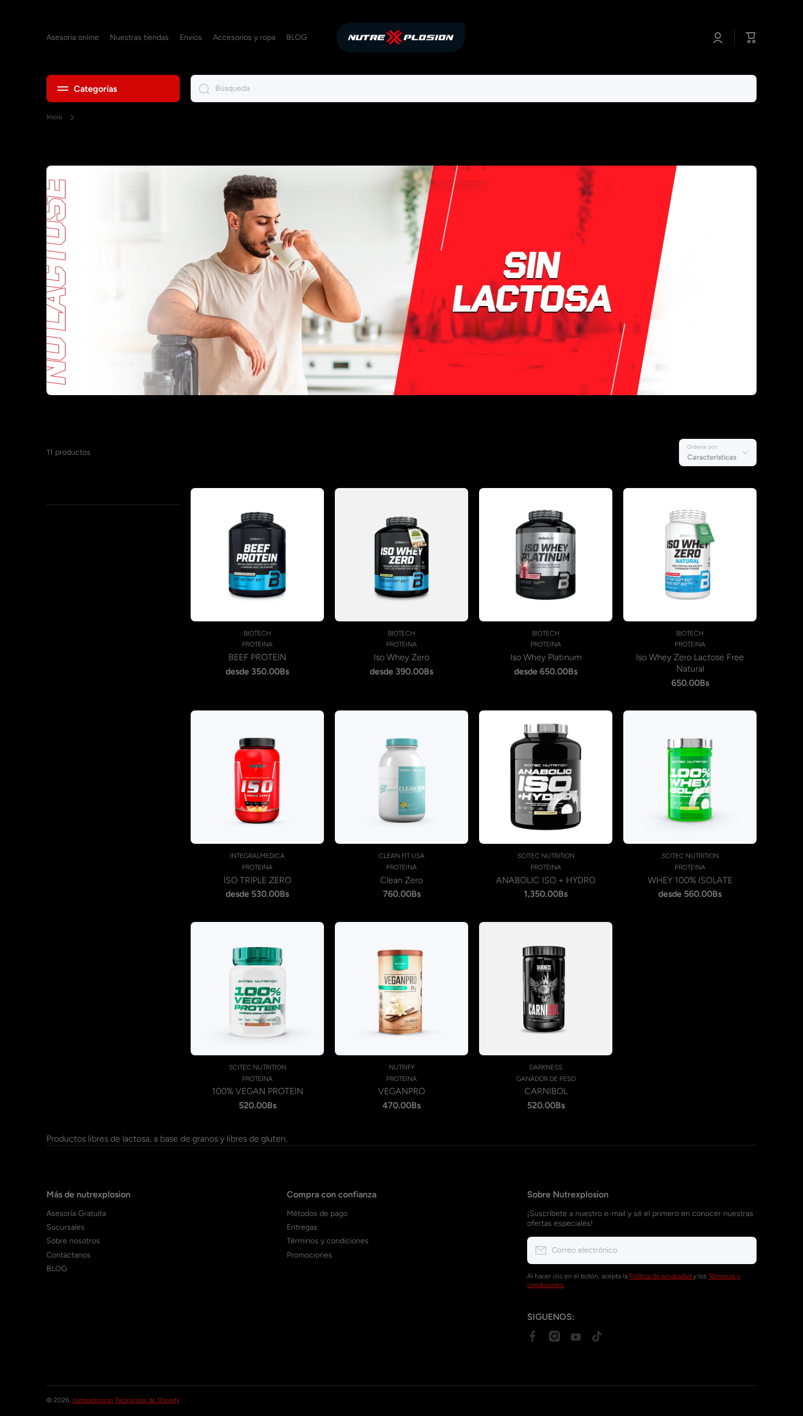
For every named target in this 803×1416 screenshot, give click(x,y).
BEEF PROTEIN (257, 657)
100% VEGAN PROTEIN (257, 1091)
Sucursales (65, 1227)
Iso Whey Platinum (545, 657)
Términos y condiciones (328, 1240)
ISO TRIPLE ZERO (257, 880)
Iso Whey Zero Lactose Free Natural (690, 663)
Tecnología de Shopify (147, 1400)
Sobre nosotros (73, 1240)
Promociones (309, 1255)
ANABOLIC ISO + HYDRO (545, 880)
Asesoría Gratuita (76, 1213)
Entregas (302, 1227)
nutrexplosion (93, 1400)
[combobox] (474, 88)
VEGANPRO (401, 1091)
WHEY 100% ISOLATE (690, 880)
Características (711, 457)
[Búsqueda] (200, 88)
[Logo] (401, 37)
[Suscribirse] (743, 1250)
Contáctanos (68, 1255)
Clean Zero (401, 880)
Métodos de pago (317, 1213)
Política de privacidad (661, 1276)
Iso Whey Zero (401, 657)
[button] (751, 37)
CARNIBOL (546, 1091)
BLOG (56, 1268)
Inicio (54, 117)
